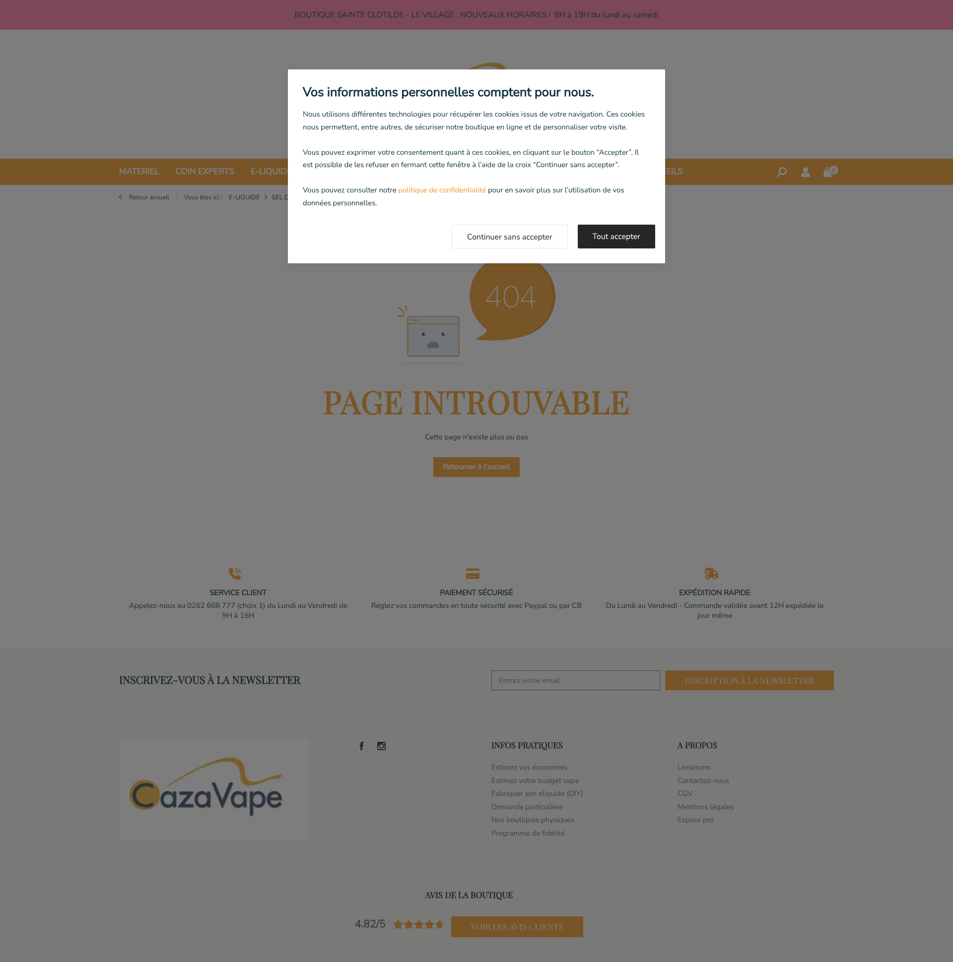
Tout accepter (617, 236)
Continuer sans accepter (509, 237)
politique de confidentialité (442, 190)
